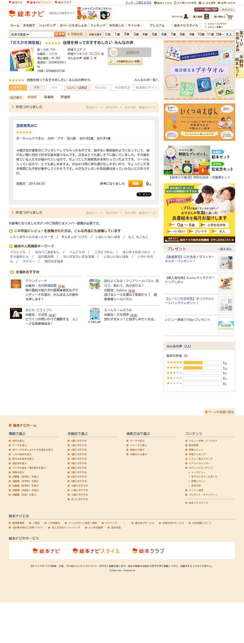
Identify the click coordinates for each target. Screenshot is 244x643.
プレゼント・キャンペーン (203, 494)
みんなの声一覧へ (146, 80)
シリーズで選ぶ (138, 445)
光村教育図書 (47, 285)
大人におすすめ (79, 499)
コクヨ (53, 53)
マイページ (111, 523)
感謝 (135, 183)
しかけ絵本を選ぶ (21, 454)
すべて (18, 87)
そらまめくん (19, 256)
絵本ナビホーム (24, 425)
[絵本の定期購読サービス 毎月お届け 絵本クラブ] (63, 2)
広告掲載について (201, 523)
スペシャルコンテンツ (201, 468)
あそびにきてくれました (204, 476)
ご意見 (36, 523)
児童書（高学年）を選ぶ (25, 485)
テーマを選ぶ (19, 445)
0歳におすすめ (79, 440)
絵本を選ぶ (18, 440)
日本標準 (123, 314)
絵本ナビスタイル (198, 503)
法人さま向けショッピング (66, 527)
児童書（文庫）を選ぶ (24, 494)
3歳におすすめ (79, 454)
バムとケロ (77, 252)
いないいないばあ (108, 237)
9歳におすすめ (79, 481)
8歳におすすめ (79, 476)
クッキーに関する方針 (138, 2)
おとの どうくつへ (38, 310)
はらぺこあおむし (47, 252)
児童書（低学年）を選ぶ (25, 476)
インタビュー (198, 472)
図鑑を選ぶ (18, 472)
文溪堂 (42, 314)
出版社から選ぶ (138, 454)
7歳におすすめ (79, 472)
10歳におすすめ (79, 485)
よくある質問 (96, 527)
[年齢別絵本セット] (239, 75)
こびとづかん (103, 252)
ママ (36, 87)
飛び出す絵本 (54, 261)
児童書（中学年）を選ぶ (25, 481)
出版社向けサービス (173, 523)
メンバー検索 (196, 490)
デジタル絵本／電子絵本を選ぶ (29, 468)
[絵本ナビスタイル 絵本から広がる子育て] (39, 2)
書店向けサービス (144, 523)
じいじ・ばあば (77, 87)
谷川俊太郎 (46, 256)
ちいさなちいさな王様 (78, 256)
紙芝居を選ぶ (19, 463)
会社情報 (116, 527)
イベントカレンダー (199, 463)
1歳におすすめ (79, 445)
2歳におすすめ (79, 449)
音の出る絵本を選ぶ (23, 459)
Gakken (122, 290)
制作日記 (196, 485)
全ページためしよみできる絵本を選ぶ (32, 449)
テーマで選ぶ (137, 440)
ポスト (145, 194)
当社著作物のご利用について (27, 527)
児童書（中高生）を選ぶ (25, 490)
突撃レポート (198, 481)
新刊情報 (193, 445)
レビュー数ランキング (201, 459)
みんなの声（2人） (180, 346)
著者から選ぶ (137, 449)
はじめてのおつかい (136, 252)
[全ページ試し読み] (239, 50)
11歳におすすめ (79, 490)
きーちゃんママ (27, 138)
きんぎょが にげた (74, 237)
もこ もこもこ (138, 237)
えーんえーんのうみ (118, 310)
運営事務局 (18, 523)
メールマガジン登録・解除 (82, 523)
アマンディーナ (36, 281)
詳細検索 (76, 34)
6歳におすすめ (79, 468)
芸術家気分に (27, 125)
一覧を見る (225, 249)
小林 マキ (49, 49)
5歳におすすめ (79, 463)
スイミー (29, 261)
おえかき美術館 (26, 42)
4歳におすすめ (79, 459)
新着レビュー (196, 449)
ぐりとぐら (17, 252)
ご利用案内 (54, 523)
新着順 (48, 97)
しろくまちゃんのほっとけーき (31, 237)
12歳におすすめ (79, 494)
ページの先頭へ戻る (221, 411)
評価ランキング (197, 454)
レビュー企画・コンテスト (203, 440)
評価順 (65, 97)
